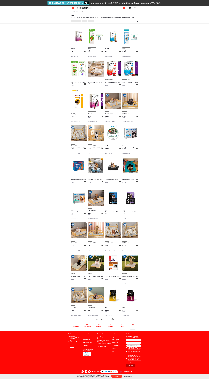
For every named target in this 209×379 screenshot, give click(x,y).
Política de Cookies (102, 377)
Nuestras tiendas (114, 337)
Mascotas (77, 11)
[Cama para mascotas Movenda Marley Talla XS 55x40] (96, 270)
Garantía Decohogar (86, 345)
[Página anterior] (96, 319)
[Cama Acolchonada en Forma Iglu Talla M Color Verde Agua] (130, 173)
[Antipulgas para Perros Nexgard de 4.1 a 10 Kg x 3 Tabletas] (130, 141)
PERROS (81, 11)
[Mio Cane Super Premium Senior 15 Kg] (130, 302)
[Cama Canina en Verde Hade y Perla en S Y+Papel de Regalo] (96, 173)
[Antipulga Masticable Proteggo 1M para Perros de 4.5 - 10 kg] (96, 108)
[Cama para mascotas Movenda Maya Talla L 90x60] (96, 302)
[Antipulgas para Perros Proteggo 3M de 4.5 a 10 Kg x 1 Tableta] (79, 44)
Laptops (113, 351)
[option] (104, 3)
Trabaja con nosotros (115, 339)
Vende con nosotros (115, 342)
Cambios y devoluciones (87, 337)
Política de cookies (100, 341)
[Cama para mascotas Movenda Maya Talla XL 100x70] (130, 108)
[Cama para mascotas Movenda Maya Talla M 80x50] (96, 238)
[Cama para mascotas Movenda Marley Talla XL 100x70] (130, 270)
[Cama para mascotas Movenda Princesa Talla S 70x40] (113, 108)
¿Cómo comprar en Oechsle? (87, 336)
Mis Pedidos (85, 340)
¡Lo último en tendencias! (116, 345)
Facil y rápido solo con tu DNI (74, 337)
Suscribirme (131, 365)
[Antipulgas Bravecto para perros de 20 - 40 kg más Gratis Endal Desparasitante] (130, 44)
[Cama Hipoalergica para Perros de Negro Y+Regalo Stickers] (113, 173)
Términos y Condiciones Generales (102, 336)
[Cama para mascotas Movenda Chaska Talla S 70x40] (79, 270)
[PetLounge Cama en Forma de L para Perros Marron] (96, 76)
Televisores (113, 353)
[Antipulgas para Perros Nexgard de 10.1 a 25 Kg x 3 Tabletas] (79, 205)
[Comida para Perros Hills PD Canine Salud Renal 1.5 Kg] (113, 270)
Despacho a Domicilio (86, 339)
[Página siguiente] (113, 319)
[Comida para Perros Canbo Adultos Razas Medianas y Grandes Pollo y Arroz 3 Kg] (130, 205)
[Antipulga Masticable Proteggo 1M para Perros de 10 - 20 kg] (113, 76)
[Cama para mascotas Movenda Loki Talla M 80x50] (79, 141)
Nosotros (113, 336)
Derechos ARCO (99, 344)
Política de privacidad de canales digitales (104, 343)
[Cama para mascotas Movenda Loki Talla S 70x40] (79, 302)
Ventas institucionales (115, 340)
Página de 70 (104, 319)
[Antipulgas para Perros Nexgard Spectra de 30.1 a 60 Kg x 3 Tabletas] (79, 173)
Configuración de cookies (128, 376)
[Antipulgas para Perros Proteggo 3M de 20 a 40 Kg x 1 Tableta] (113, 44)
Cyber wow (113, 348)
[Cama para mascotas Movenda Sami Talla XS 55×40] (96, 141)
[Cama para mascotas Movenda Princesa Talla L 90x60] (96, 205)
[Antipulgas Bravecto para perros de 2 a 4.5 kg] (79, 108)
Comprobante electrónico (101, 346)
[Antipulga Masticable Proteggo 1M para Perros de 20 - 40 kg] (130, 76)
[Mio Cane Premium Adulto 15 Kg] (113, 302)
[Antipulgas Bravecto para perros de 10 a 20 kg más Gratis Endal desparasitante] (96, 44)
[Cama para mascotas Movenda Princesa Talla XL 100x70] (79, 238)
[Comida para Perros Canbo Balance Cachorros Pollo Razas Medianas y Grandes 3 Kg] (113, 205)
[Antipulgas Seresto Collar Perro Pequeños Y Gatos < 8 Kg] (113, 141)
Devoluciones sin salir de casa (87, 342)
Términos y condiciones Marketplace (103, 340)
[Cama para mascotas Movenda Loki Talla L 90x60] (130, 238)
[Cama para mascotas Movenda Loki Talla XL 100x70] (113, 238)
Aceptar (116, 376)
